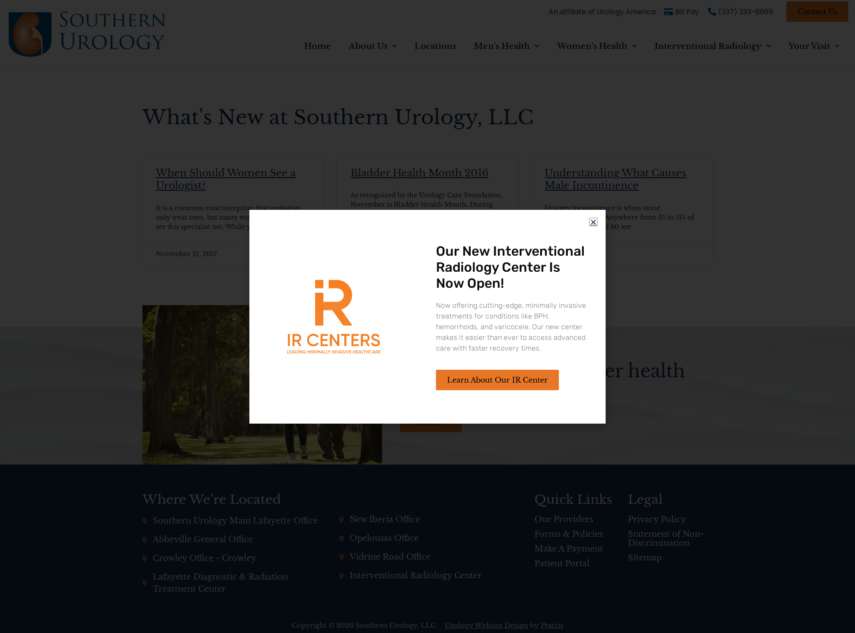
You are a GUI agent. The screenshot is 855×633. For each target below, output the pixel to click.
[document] (427, 316)
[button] (593, 222)
